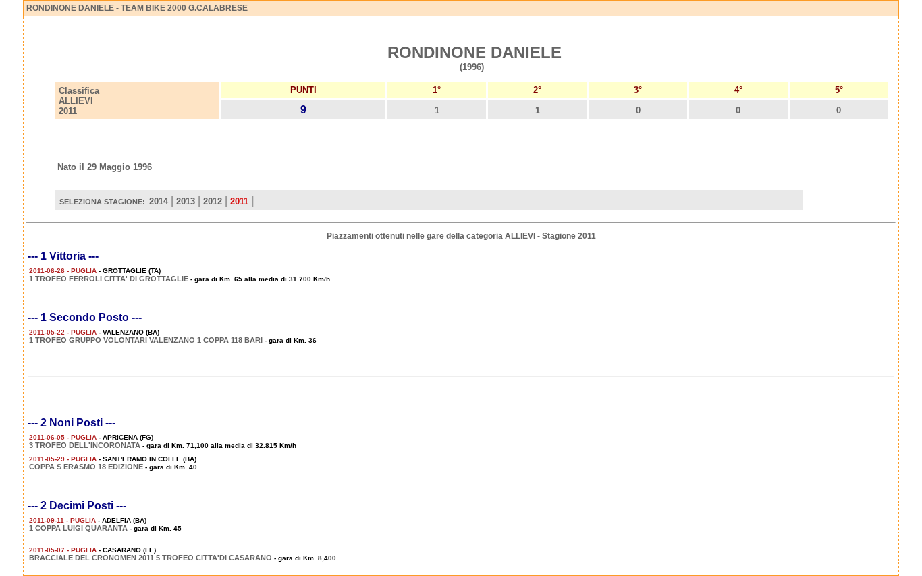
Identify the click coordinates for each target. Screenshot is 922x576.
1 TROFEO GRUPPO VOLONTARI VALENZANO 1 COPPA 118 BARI (146, 340)
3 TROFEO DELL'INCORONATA (84, 445)
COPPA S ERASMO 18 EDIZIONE (86, 467)
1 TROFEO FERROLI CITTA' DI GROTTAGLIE (108, 279)
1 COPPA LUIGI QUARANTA (78, 528)
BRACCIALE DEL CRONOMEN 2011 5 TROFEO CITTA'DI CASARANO (150, 558)
